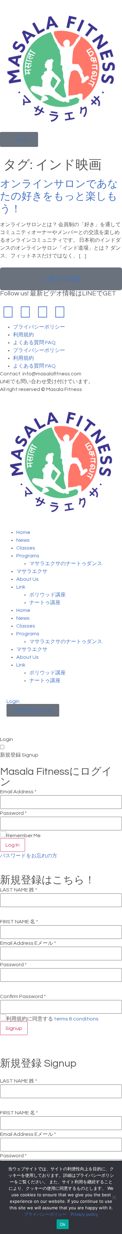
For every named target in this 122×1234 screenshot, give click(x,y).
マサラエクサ (31, 571)
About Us (27, 579)
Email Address (18, 791)
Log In (13, 845)
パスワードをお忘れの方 (28, 855)
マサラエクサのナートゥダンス (65, 563)
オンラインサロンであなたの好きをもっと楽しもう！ (59, 196)
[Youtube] (42, 313)
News (23, 540)
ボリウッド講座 (47, 594)
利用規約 (23, 334)
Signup (14, 1028)
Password (13, 813)
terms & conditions (76, 1018)
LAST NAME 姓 (18, 889)
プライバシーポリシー (39, 327)
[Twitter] (60, 313)
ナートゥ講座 (45, 602)
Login (13, 701)
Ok (63, 1224)
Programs (27, 555)
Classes (25, 548)
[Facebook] (8, 313)
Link (20, 587)
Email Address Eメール (28, 943)
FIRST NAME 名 (19, 921)
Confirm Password (23, 996)
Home (23, 532)
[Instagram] (25, 313)
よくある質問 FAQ (34, 342)
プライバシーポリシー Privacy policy (61, 1214)
